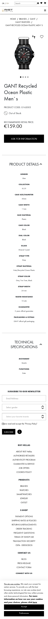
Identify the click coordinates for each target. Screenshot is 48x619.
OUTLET (24, 502)
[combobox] (25, 3)
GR (3, 3)
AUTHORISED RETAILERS (24, 455)
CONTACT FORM (24, 567)
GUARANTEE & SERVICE (24, 463)
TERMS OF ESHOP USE (24, 537)
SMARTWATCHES (24, 494)
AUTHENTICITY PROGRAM (24, 459)
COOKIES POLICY (24, 472)
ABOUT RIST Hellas (24, 451)
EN (8, 3)
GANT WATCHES (22, 22)
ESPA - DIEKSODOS (24, 545)
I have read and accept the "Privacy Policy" (19, 423)
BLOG (24, 559)
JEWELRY (24, 498)
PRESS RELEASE (24, 563)
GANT (32, 19)
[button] (20, 77)
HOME (13, 19)
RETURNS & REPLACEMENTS (24, 524)
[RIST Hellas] (7, 10)
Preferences (24, 613)
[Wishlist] (41, 36)
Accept (24, 606)
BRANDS (23, 19)
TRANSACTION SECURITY (24, 541)
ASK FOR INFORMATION (24, 138)
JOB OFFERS (24, 468)
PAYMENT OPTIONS (24, 516)
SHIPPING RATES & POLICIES (24, 520)
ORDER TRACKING (24, 528)
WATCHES (24, 490)
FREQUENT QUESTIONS (24, 532)
